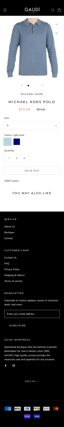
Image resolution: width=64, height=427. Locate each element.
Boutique (9, 232)
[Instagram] (13, 365)
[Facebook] (5, 365)
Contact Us (10, 257)
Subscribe (17, 325)
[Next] (42, 85)
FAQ (6, 263)
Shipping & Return (14, 275)
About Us (9, 226)
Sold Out (32, 170)
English (30, 381)
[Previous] (21, 85)
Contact (8, 238)
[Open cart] (59, 10)
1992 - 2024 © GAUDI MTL (32, 389)
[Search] (53, 10)
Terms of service (13, 281)
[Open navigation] (5, 10)
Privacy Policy (11, 269)
